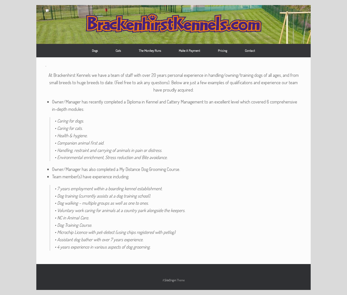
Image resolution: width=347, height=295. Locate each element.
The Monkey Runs (150, 50)
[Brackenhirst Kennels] (173, 23)
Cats (118, 50)
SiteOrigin (170, 280)
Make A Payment (189, 50)
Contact (250, 50)
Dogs (95, 50)
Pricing (222, 50)
